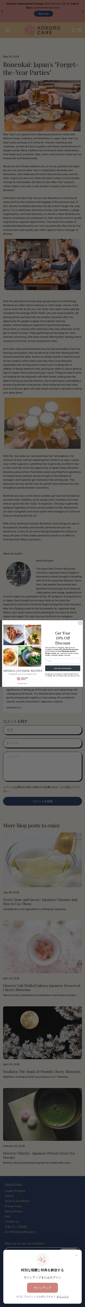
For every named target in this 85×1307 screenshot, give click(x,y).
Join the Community (62, 668)
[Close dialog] (80, 623)
